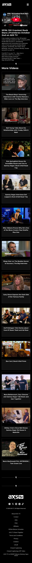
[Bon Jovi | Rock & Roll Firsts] (16, 348)
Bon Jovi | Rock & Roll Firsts (16, 361)
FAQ (16, 523)
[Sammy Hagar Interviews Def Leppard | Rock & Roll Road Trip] (16, 182)
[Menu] (28, 4)
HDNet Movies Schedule (16, 529)
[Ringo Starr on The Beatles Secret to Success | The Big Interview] (16, 248)
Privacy (16, 538)
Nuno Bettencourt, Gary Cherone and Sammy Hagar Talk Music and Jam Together (16, 397)
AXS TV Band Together (16, 532)
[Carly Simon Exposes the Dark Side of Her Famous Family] (16, 282)
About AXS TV (16, 513)
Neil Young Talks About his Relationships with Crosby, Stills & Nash (16, 130)
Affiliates (16, 526)
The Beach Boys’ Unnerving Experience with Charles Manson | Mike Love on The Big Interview (16, 97)
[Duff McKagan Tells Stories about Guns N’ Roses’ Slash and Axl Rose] (16, 315)
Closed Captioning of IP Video (16, 551)
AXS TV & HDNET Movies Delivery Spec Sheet (16, 554)
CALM (16, 545)
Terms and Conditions (16, 535)
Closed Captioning (16, 548)
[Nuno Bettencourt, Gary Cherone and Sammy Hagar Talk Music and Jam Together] (16, 382)
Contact (16, 517)
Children (16, 541)
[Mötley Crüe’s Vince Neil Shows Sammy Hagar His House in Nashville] (16, 415)
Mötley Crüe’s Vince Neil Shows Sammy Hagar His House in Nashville (16, 430)
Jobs (16, 520)
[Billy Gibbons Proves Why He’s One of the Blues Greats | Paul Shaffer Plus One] (16, 215)
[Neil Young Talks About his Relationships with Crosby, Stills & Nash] (16, 115)
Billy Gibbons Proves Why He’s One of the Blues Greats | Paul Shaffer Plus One (16, 230)
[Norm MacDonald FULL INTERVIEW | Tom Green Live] (16, 448)
